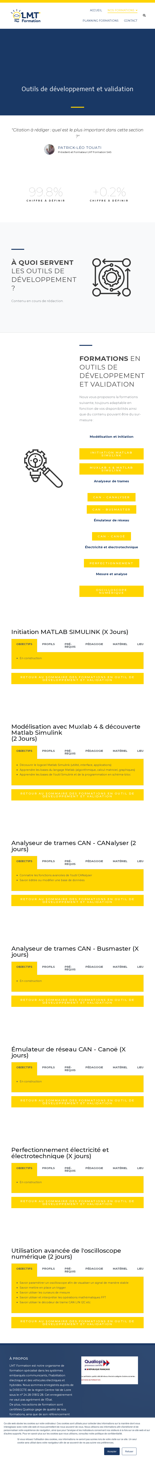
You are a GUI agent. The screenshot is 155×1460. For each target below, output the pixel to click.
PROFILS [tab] (48, 644)
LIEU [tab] (140, 644)
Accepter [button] (111, 1451)
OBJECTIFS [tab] (24, 644)
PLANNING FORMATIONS (101, 20)
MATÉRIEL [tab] (120, 644)
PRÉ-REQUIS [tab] (70, 645)
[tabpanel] (77, 660)
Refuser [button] (129, 1451)
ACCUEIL (96, 10)
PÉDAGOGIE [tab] (94, 644)
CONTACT (130, 20)
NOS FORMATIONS (121, 10)
